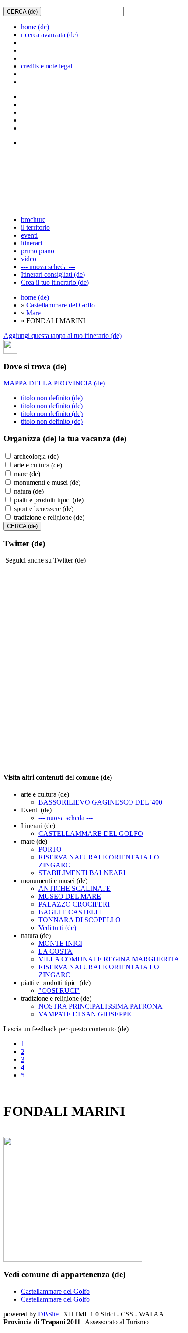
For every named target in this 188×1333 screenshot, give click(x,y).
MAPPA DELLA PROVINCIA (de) (54, 383)
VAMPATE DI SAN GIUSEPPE (84, 1014)
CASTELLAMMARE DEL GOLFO (90, 833)
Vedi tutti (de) (57, 927)
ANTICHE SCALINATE (74, 888)
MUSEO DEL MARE (69, 896)
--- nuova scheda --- (48, 266)
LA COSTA (55, 951)
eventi (29, 235)
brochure (33, 219)
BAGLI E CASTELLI (70, 912)
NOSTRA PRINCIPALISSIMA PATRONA (100, 1006)
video (28, 259)
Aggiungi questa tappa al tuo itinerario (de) (62, 335)
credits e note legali (47, 66)
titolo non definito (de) (52, 398)
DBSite (48, 1314)
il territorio (35, 227)
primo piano (37, 251)
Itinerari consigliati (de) (53, 274)
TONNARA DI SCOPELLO (79, 920)
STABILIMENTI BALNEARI (81, 872)
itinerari (31, 243)
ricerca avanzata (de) (49, 34)
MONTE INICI (60, 943)
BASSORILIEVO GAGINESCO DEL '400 (100, 802)
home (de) (35, 27)
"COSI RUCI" (59, 990)
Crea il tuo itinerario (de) (55, 282)
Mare (33, 313)
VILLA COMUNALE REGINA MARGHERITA (108, 959)
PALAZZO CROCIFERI (74, 904)
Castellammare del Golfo (60, 305)
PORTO (50, 849)
